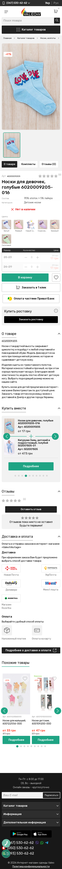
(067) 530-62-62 (20, 842)
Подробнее (31, 466)
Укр (47, 3)
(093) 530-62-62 (20, 853)
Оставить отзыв (31, 509)
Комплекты (28, 164)
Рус (56, 3)
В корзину (25, 277)
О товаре (9, 164)
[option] (11, 145)
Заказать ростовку (31, 319)
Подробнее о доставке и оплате (28, 650)
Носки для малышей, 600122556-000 (14, 722)
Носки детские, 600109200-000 (41, 722)
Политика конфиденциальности (31, 866)
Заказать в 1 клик (34, 287)
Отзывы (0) (49, 164)
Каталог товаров (34, 29)
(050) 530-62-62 (20, 848)
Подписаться (51, 795)
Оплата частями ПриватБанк (34, 298)
